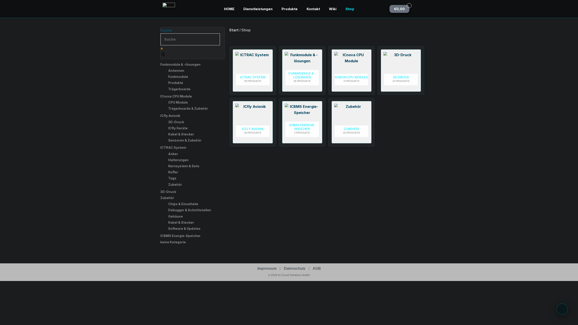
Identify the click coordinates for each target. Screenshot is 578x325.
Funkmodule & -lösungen (180, 64)
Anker (173, 154)
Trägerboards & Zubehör (188, 108)
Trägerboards (179, 89)
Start (234, 30)
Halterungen (178, 160)
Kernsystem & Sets (183, 166)
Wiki (332, 9)
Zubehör (175, 184)
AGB (317, 268)
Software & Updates (184, 228)
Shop (349, 9)
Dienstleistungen (258, 9)
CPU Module (178, 102)
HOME (229, 9)
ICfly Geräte (178, 128)
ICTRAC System (173, 147)
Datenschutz (294, 268)
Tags (172, 178)
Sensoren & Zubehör (184, 140)
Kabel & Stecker (181, 134)
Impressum (267, 268)
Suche (166, 30)
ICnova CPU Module (176, 96)
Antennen (176, 70)
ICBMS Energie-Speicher (180, 236)
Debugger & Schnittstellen (189, 210)
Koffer (173, 172)
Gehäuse (175, 216)
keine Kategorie (173, 242)
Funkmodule (178, 77)
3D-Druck (176, 122)
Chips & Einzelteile (183, 204)
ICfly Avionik (170, 116)
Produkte (290, 9)
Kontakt (313, 9)
